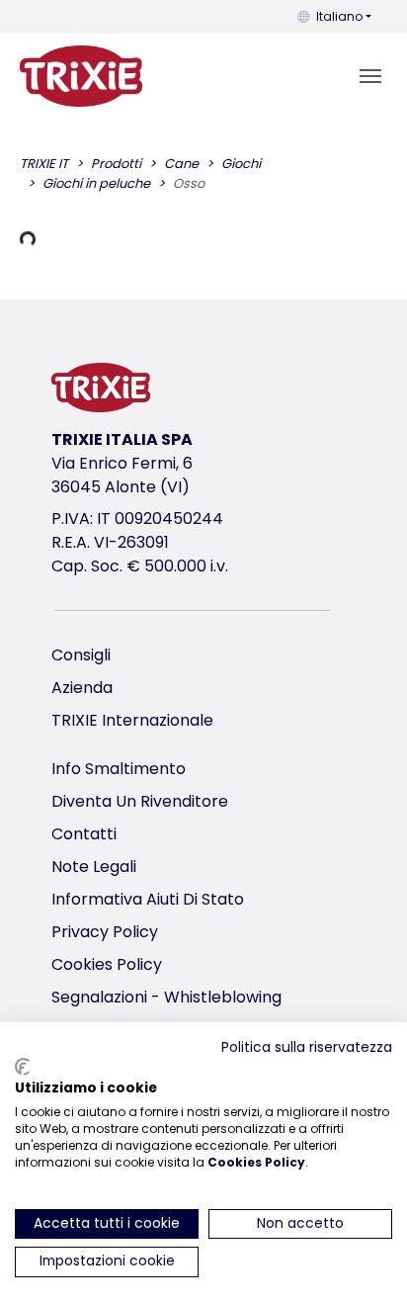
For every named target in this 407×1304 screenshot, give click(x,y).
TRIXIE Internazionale (132, 720)
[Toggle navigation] (370, 76)
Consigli (81, 655)
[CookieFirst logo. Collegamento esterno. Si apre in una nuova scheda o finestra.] (22, 1067)
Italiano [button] (339, 16)
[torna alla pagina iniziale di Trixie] (81, 76)
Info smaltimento (118, 768)
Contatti (84, 834)
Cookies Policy (106, 964)
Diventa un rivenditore (139, 801)
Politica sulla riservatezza (306, 1047)
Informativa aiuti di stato (147, 899)
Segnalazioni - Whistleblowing (166, 997)
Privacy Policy (104, 931)
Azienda (82, 687)
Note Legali (93, 866)
